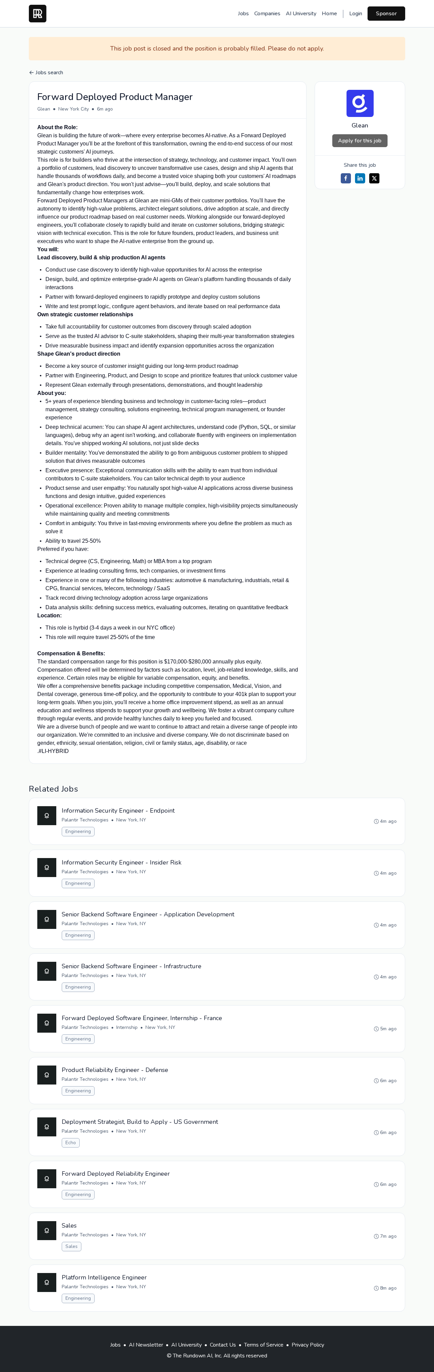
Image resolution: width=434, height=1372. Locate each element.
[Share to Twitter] (374, 178)
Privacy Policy (308, 1345)
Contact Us (223, 1345)
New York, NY (131, 820)
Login (355, 13)
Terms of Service (263, 1345)
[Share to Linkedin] (360, 178)
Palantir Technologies (85, 820)
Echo (70, 1142)
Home (329, 13)
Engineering (78, 831)
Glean (43, 109)
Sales (71, 1246)
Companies (267, 13)
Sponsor (386, 13)
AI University (301, 13)
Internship (127, 1027)
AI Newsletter (146, 1345)
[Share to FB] (346, 178)
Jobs (243, 13)
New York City (73, 109)
